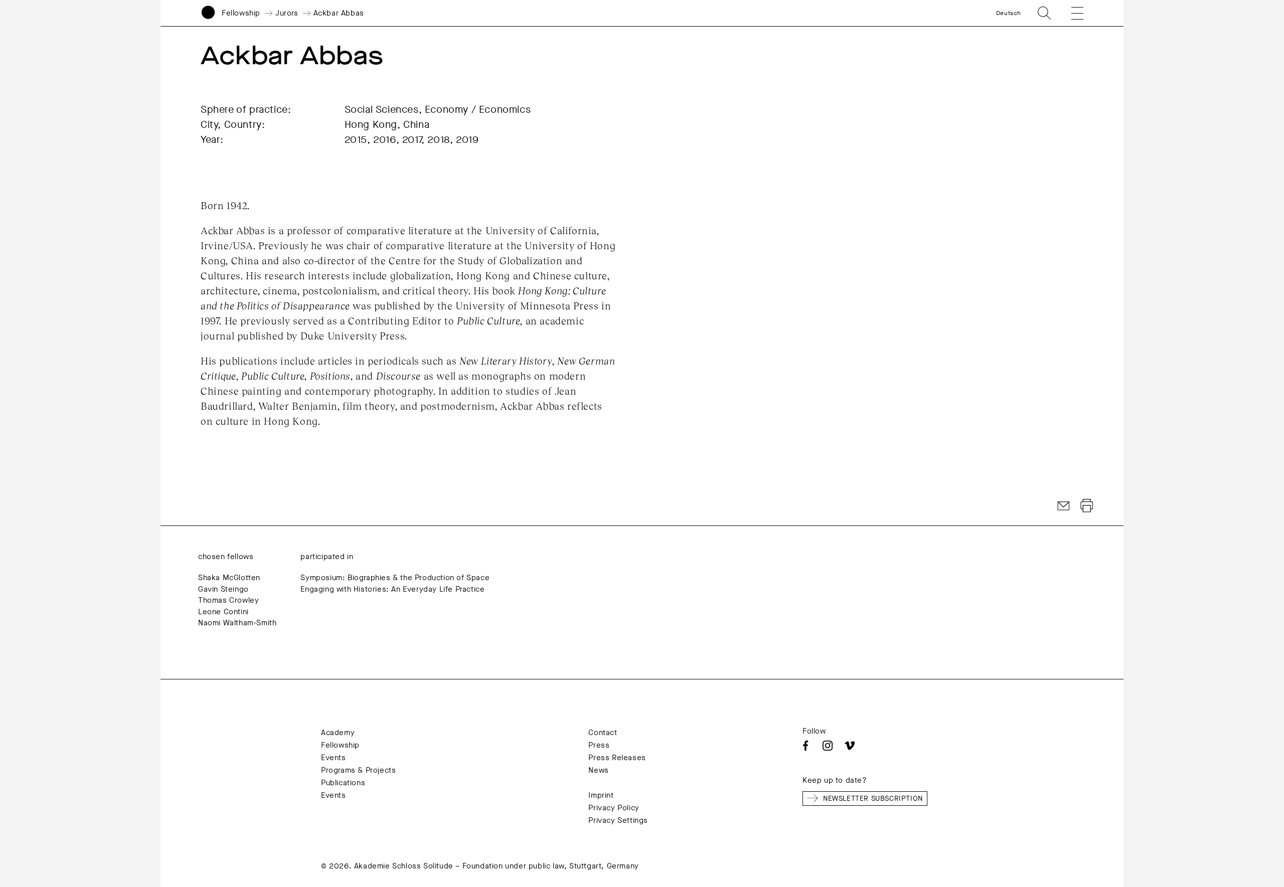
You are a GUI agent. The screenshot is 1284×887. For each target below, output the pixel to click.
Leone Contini (223, 612)
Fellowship (241, 13)
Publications (343, 783)
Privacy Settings (618, 820)
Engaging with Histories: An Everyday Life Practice (392, 589)
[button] (1070, 13)
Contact (602, 733)
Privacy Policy (613, 808)
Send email (1063, 505)
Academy (338, 733)
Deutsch (1008, 13)
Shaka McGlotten (229, 578)
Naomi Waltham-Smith (237, 623)
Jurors (286, 13)
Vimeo (850, 746)
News (598, 770)
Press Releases (617, 758)
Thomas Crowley (228, 600)
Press (598, 745)
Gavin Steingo (223, 589)
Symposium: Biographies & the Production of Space (395, 578)
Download (1086, 505)
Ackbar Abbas (338, 13)
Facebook (805, 746)
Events (333, 758)
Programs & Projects (358, 770)
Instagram (828, 746)
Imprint (600, 795)
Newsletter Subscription (873, 798)
